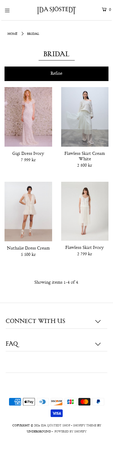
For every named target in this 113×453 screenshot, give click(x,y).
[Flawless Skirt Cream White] (85, 117)
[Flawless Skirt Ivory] (85, 211)
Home (12, 34)
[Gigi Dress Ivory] (28, 117)
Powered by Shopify (70, 432)
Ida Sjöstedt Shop (55, 426)
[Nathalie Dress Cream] (28, 211)
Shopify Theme (84, 426)
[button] (56, 74)
